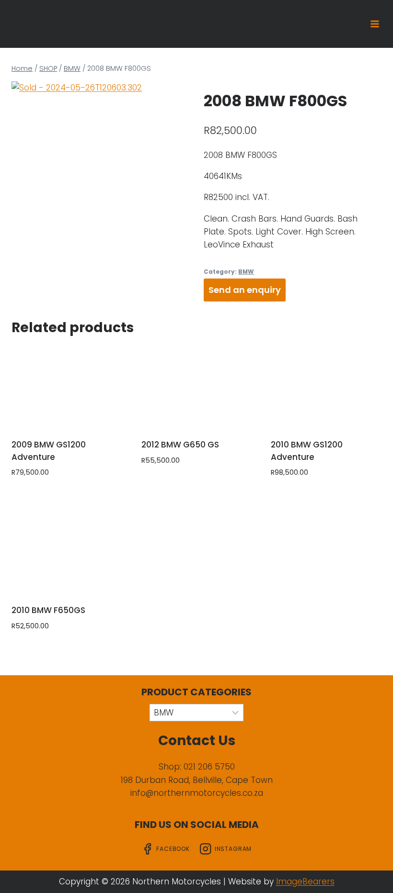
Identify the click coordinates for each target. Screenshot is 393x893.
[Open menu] (374, 23)
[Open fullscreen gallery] (180, 203)
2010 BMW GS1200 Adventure (307, 451)
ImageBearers (305, 881)
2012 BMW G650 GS (180, 444)
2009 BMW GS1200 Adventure (49, 451)
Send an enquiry (244, 290)
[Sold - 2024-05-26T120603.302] (100, 146)
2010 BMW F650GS (48, 610)
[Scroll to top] (370, 875)
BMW (246, 272)
